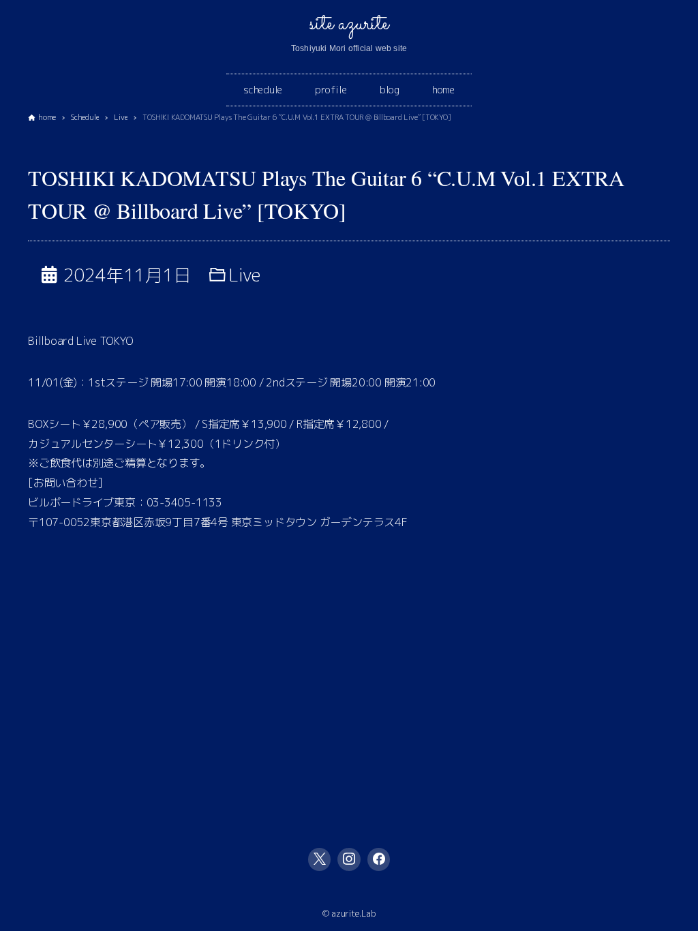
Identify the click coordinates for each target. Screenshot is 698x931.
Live (244, 274)
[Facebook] (379, 859)
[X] (320, 859)
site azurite (348, 24)
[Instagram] (349, 859)
